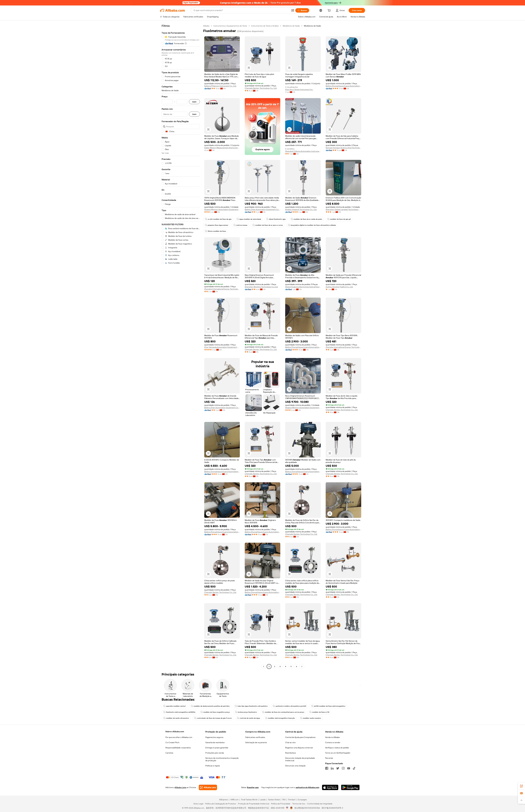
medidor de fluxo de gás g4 (340, 219)
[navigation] (181, 346)
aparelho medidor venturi (176, 706)
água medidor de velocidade (250, 219)
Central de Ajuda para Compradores (300, 737)
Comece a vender (332, 742)
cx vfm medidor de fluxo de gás (219, 219)
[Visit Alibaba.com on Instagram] (343, 768)
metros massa (241, 225)
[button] (292, 10)
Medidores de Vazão (291, 26)
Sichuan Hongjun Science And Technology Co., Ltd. (343, 148)
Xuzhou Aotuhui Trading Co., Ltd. (339, 287)
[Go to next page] (301, 666)
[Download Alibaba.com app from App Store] (330, 787)
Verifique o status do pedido (337, 748)
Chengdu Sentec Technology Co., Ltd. (261, 88)
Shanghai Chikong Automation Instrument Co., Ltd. (303, 151)
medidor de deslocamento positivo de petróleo (212, 706)
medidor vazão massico (312, 718)
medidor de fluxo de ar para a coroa (269, 225)
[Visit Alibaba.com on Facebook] (326, 768)
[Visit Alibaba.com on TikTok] (354, 768)
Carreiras (169, 753)
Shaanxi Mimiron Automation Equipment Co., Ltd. (222, 209)
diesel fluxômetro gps (277, 219)
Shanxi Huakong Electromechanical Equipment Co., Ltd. (303, 287)
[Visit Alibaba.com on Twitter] (337, 768)
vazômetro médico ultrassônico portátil (290, 706)
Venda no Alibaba (332, 737)
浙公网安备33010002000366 (307, 808)
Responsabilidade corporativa (178, 748)
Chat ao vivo (290, 742)
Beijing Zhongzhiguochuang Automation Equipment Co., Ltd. (343, 86)
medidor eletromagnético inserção (281, 718)
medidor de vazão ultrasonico (177, 718)
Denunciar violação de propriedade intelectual (300, 759)
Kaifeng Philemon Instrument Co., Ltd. (220, 86)
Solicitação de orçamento (256, 742)
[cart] (330, 11)
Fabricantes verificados (255, 737)
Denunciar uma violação (295, 766)
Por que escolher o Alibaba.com (178, 737)
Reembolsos (290, 753)
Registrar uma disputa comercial (299, 748)
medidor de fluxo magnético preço (216, 712)
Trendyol (291, 799)
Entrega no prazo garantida (216, 748)
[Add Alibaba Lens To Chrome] (208, 787)
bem (194, 102)
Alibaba (206, 26)
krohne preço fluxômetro (247, 712)
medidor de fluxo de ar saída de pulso (308, 219)
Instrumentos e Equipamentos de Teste (230, 26)
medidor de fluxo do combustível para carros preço (284, 712)
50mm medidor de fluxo (217, 231)
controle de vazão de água (250, 718)
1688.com (234, 799)
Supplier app (253, 787)
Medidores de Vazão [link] (312, 26)
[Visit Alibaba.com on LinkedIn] (332, 768)
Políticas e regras (212, 766)
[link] (521, 786)
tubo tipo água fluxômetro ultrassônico (252, 706)
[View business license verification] (287, 808)
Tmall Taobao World (249, 799)
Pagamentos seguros (214, 737)
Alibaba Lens (180, 787)
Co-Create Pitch (172, 742)
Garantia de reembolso (215, 742)
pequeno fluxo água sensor (218, 225)
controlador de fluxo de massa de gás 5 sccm (214, 718)
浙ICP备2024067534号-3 (332, 808)
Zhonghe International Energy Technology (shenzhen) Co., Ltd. (222, 289)
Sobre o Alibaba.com (174, 731)
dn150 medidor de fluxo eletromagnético (329, 706)
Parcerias (329, 758)
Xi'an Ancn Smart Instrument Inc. (299, 89)
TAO (284, 799)
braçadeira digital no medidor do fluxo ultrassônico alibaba (313, 225)
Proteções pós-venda (214, 753)
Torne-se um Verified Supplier (337, 753)
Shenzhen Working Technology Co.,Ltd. (261, 287)
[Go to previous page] (263, 666)
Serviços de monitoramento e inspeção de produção (222, 759)
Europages (302, 799)
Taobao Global (274, 799)
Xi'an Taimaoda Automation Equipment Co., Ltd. (222, 347)
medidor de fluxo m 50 (320, 712)
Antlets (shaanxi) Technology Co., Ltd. (301, 209)
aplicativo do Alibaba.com (307, 787)
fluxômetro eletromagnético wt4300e (180, 712)
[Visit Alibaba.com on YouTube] (348, 768)
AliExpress (223, 799)
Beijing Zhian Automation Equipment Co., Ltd (262, 209)
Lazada (263, 799)
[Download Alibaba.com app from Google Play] (350, 787)
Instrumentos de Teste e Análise (265, 26)
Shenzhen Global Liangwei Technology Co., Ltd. (343, 209)
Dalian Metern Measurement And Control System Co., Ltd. (222, 148)
